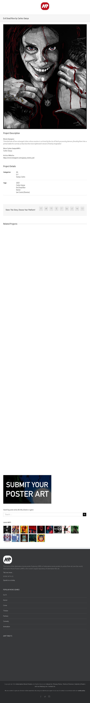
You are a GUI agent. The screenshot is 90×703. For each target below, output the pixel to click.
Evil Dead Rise (20, 188)
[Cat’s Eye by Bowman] (24, 538)
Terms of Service (68, 684)
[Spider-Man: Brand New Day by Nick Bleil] (7, 538)
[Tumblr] (56, 209)
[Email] (82, 209)
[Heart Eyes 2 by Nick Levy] (49, 529)
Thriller (5, 611)
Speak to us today (9, 580)
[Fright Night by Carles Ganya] (58, 529)
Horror (18, 190)
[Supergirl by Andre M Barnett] (41, 529)
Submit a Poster (80, 684)
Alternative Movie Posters (24, 684)
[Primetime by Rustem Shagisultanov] (16, 538)
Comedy (6, 621)
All (17, 172)
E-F (17, 175)
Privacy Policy (57, 684)
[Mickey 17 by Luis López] (41, 538)
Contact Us (51, 686)
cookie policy (81, 690)
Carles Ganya (7, 151)
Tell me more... (8, 573)
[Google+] (62, 209)
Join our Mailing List (41, 686)
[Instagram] (49, 696)
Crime (5, 605)
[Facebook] (41, 209)
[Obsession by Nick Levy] (24, 529)
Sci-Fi (5, 595)
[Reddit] (72, 209)
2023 (17, 183)
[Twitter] (46, 209)
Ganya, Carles (20, 177)
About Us (49, 684)
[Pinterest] (51, 209)
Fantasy (5, 616)
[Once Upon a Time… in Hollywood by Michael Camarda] (16, 529)
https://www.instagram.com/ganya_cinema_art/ (18, 158)
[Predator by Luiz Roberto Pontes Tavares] (75, 529)
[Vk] (77, 209)
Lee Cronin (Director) (23, 192)
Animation (6, 627)
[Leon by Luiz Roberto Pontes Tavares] (66, 529)
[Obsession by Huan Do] (33, 529)
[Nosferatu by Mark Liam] (7, 529)
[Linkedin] (67, 209)
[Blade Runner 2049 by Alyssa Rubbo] (33, 538)
